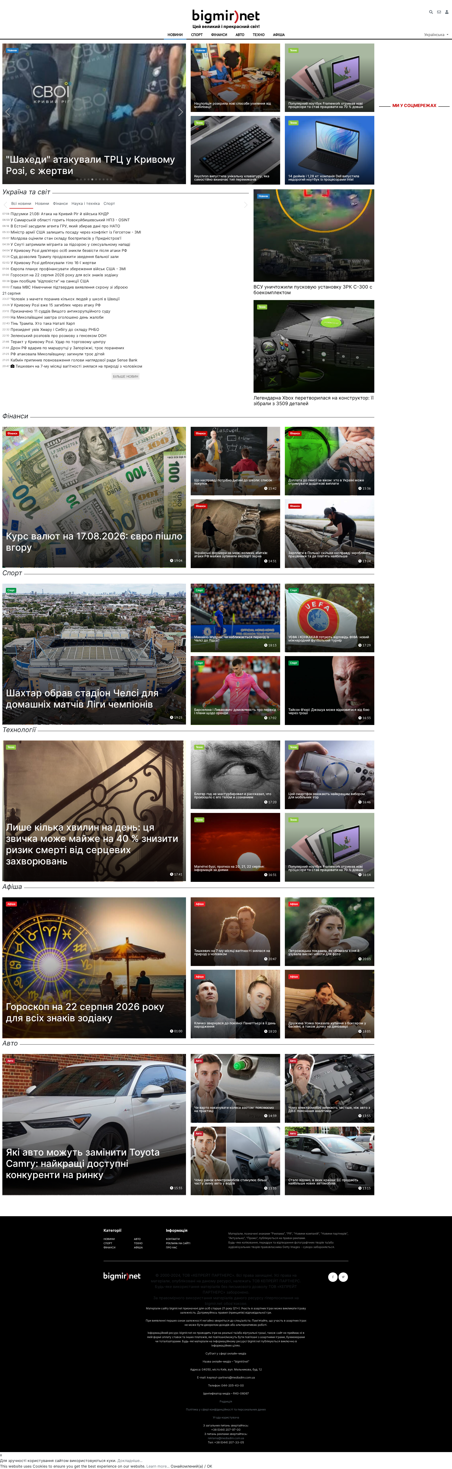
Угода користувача (226, 1417)
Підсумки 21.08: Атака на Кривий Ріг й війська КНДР (60, 213)
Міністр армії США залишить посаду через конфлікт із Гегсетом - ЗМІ (76, 232)
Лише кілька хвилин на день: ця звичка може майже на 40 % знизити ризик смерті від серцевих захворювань (92, 844)
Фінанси (219, 34)
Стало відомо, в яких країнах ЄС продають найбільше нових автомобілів (323, 1181)
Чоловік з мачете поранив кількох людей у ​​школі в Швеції (65, 299)
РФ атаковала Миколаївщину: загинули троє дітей (58, 354)
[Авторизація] (446, 12)
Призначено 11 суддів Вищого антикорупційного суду (60, 311)
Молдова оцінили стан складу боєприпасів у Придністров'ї (66, 238)
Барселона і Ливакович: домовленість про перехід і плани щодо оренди (235, 711)
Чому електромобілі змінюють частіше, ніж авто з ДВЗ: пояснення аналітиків (329, 1109)
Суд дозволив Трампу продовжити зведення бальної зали (65, 256)
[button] (77, 179)
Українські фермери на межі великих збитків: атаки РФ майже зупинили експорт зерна (231, 554)
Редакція (226, 1401)
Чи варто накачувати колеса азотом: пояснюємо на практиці (234, 1109)
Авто (240, 34)
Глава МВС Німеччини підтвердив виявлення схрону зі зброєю (69, 287)
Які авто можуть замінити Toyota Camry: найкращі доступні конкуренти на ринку (83, 1163)
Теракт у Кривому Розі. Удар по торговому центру (58, 341)
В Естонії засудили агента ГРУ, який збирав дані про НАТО (65, 226)
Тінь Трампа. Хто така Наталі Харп (43, 323)
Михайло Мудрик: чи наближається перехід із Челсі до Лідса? (231, 638)
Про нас (171, 1247)
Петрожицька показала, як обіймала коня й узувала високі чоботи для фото (323, 952)
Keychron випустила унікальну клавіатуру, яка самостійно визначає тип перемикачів (231, 177)
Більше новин (125, 376)
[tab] (21, 204)
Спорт (197, 34)
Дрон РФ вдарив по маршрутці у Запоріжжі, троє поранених (67, 347)
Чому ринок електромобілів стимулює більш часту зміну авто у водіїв (230, 1181)
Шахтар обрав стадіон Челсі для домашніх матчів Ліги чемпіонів (82, 698)
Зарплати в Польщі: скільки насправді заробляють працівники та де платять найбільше (329, 554)
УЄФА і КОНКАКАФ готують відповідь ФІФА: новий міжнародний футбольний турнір (328, 638)
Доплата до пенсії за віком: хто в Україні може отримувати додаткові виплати (326, 481)
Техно (259, 34)
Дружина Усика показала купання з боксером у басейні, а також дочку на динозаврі (327, 1024)
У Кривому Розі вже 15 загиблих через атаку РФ (56, 305)
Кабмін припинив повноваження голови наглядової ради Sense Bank (74, 360)
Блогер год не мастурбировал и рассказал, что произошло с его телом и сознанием (232, 795)
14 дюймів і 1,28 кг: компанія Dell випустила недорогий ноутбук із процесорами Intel (323, 177)
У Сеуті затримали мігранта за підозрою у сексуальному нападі (70, 244)
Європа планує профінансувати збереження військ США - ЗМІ (68, 268)
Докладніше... (129, 1460)
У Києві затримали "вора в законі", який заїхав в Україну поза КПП (86, 165)
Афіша (279, 34)
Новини (175, 34)
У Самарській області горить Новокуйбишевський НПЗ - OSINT (70, 220)
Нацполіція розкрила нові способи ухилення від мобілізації (232, 105)
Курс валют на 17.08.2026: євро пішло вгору (94, 541)
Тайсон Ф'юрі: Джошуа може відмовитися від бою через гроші (328, 711)
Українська (435, 34)
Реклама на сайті (178, 1243)
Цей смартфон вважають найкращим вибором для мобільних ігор (326, 795)
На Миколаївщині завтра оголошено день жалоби (57, 317)
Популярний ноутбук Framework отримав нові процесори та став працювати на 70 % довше (325, 105)
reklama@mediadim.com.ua (226, 1438)
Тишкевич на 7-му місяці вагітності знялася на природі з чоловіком (79, 366)
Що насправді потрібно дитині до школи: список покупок (233, 481)
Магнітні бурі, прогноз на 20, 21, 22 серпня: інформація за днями (229, 868)
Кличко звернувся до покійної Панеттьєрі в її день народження (235, 1024)
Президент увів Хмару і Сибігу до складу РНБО (55, 329)
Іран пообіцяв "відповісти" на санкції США (50, 281)
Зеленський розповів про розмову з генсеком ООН (58, 335)
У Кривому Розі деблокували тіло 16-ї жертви (53, 262)
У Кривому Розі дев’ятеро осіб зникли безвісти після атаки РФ (69, 250)
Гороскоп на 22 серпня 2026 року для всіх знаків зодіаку (64, 275)
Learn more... (158, 1466)
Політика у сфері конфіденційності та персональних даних (226, 1409)
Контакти (173, 1239)
